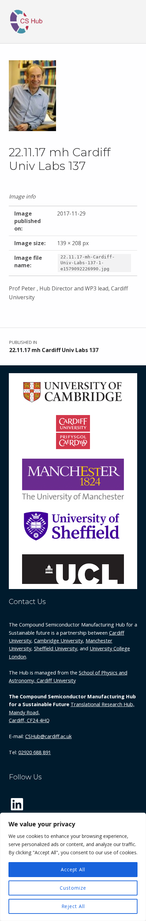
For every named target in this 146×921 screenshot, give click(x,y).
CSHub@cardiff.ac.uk (48, 736)
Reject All (73, 906)
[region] (73, 867)
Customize (73, 888)
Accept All (73, 869)
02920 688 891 (34, 752)
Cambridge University (58, 640)
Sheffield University (55, 648)
